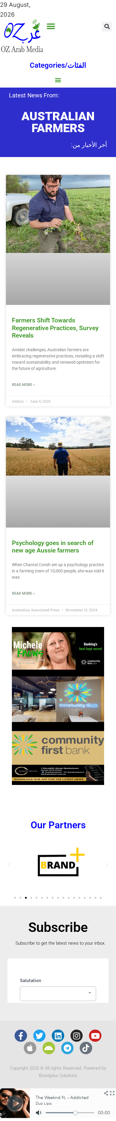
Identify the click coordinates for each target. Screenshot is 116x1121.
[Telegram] (67, 1048)
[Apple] (30, 1048)
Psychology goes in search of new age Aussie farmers (52, 546)
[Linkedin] (58, 1036)
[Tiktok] (86, 1048)
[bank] (58, 782)
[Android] (49, 1048)
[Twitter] (39, 1036)
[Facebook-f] (21, 1036)
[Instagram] (76, 1036)
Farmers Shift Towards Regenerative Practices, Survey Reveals (55, 328)
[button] (50, 26)
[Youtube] (95, 1036)
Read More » (23, 385)
